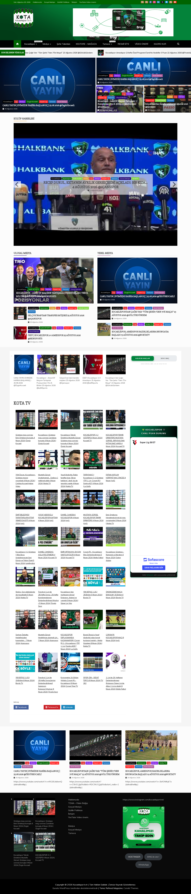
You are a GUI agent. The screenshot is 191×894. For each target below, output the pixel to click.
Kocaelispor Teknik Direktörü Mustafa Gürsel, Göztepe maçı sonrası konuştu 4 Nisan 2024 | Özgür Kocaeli (71, 411)
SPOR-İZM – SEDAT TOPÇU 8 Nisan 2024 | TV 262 (93, 651)
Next (173, 170)
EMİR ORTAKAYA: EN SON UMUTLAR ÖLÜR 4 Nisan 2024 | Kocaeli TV (71, 526)
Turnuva (109, 43)
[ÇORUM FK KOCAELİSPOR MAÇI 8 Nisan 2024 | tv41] (115, 592)
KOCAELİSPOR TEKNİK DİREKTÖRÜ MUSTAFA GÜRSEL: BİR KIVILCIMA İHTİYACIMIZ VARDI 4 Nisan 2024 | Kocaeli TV (115, 411)
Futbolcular (71, 164)
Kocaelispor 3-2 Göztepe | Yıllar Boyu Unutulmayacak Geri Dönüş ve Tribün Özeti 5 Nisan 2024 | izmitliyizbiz (26, 528)
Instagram (154, 2)
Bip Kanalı (142, 2)
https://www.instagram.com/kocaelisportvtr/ (143, 770)
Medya (46, 44)
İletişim (74, 2)
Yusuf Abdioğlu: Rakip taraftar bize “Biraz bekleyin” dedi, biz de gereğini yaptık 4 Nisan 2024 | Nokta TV (70, 451)
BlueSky (146, 2)
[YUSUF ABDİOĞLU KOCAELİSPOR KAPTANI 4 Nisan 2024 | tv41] (48, 472)
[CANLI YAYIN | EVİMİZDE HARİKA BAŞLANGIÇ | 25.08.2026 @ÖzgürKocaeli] (24, 336)
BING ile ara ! (153, 828)
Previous (17, 170)
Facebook (150, 2)
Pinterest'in (52, 678)
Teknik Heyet (160, 100)
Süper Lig (43, 98)
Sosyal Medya (49, 2)
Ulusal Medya (62, 98)
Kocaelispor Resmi (85, 164)
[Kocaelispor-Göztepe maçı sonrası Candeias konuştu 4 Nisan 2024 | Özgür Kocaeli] (48, 393)
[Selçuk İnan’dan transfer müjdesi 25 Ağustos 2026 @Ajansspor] (70, 336)
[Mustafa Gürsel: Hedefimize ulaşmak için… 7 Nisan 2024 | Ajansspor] (48, 592)
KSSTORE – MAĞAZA (86, 44)
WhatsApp (170, 2)
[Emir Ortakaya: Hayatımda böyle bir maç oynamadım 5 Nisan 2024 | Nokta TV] (115, 472)
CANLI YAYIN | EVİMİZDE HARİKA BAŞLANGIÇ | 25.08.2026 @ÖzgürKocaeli (130, 79)
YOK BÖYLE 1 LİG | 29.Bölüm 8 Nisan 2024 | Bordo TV (25, 651)
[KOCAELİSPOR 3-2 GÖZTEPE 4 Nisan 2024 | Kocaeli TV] (93, 393)
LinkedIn (158, 2)
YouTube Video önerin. (87, 2)
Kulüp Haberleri (24, 118)
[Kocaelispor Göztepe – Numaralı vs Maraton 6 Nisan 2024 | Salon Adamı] (115, 510)
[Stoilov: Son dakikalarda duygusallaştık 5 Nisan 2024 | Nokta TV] (25, 550)
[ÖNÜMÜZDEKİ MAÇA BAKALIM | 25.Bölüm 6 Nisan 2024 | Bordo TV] (115, 550)
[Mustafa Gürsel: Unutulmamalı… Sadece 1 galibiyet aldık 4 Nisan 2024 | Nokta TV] (48, 433)
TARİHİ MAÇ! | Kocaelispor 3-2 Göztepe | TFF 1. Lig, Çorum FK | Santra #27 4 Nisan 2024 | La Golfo (93, 451)
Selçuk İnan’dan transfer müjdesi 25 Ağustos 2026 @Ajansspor (70, 351)
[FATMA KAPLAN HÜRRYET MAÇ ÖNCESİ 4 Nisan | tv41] (115, 433)
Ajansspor (162, 97)
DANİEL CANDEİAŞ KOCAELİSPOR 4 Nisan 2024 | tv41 (70, 489)
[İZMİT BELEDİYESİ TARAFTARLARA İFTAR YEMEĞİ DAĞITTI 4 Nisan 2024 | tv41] (25, 472)
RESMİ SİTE (123, 44)
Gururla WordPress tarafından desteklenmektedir (75, 859)
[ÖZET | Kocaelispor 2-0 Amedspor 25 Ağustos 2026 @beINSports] (93, 336)
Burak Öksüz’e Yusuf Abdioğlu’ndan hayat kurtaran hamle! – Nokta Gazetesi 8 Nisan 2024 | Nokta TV (92, 611)
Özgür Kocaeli (127, 75)
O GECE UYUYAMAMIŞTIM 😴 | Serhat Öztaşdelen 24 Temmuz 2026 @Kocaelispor (95, 170)
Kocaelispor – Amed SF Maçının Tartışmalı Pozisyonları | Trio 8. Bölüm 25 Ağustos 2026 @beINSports (117, 104)
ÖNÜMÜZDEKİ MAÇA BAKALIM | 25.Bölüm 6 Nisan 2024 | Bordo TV (115, 566)
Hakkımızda (37, 2)
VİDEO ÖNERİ (141, 44)
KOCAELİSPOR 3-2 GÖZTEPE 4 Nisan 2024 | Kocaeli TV (93, 409)
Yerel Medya (157, 75)
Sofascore (150, 546)
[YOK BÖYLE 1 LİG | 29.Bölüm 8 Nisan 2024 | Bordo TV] (25, 635)
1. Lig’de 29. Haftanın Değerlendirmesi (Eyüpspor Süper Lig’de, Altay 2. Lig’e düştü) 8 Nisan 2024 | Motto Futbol (116, 654)
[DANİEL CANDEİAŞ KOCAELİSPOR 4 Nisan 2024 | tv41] (70, 472)
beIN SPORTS (20, 98)
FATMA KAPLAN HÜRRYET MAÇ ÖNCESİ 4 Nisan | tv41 (116, 449)
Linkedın (69, 678)
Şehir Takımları (63, 44)
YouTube (175, 2)
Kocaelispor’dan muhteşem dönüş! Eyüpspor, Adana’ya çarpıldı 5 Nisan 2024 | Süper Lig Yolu (69, 568)
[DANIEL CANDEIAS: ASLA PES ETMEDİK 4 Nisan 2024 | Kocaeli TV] (48, 510)
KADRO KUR (160, 44)
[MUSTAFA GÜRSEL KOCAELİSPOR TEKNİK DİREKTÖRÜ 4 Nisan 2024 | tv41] (93, 472)
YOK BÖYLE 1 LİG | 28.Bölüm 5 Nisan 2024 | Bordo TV (92, 566)
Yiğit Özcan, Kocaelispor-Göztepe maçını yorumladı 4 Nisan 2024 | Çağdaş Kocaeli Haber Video (26, 451)
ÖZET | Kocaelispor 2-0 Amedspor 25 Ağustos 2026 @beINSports (92, 351)
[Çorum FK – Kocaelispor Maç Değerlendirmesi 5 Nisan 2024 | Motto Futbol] (93, 510)
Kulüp (170, 97)
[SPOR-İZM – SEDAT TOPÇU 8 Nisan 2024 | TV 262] (93, 635)
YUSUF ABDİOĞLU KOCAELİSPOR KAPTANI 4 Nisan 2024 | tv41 (48, 489)
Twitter (37, 678)
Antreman (128, 295)
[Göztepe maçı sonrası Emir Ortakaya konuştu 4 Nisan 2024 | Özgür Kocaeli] (25, 393)
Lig (29, 98)
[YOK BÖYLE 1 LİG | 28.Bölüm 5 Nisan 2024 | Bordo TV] (93, 550)
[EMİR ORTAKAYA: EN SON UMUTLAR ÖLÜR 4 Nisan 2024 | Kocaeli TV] (70, 510)
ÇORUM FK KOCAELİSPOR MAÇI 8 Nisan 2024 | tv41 (115, 609)
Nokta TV (149, 295)
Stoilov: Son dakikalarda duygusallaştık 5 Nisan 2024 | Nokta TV (25, 566)
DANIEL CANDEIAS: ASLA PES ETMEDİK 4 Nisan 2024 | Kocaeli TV (47, 526)
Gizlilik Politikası (63, 2)
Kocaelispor (31, 43)
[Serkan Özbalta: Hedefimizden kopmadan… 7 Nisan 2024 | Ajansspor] (25, 592)
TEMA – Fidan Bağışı (78, 774)
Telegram (166, 2)
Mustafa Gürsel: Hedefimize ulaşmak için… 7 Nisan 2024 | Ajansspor (48, 609)
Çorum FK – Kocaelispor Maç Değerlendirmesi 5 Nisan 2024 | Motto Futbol (93, 526)
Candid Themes (131, 859)
